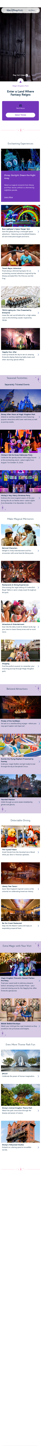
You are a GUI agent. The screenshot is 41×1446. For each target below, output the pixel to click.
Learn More (8, 197)
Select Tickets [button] (20, 115)
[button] (20, 75)
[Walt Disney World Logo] (15, 10)
